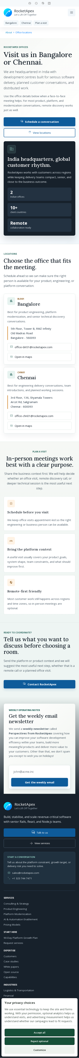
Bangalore (11, 23)
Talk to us (39, 832)
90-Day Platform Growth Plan (21, 937)
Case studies (11, 961)
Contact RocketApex (39, 684)
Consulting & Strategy (16, 903)
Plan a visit (41, 23)
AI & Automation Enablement (20, 919)
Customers (10, 956)
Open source (11, 972)
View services (39, 843)
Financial (9, 995)
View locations (39, 132)
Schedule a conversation (39, 121)
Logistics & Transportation (19, 990)
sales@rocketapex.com (25, 873)
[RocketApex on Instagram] (43, 3)
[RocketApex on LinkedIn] (49, 3)
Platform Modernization (17, 914)
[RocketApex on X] (36, 3)
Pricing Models (12, 924)
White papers (11, 966)
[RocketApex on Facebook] (30, 3)
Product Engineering (15, 909)
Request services (13, 943)
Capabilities (10, 977)
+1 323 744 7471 (22, 878)
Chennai (26, 23)
